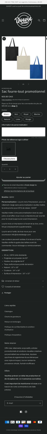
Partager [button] (7, 293)
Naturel (7, 119)
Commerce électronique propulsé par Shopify (29, 430)
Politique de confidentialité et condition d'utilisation (20, 328)
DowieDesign (13, 430)
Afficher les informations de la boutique (19, 191)
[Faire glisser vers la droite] (28, 84)
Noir (16, 114)
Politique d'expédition (13, 335)
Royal (26, 114)
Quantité (5, 164)
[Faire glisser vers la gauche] (18, 84)
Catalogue (9, 311)
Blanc (6, 114)
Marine (37, 114)
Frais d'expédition (7, 99)
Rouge (28, 119)
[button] (2, 20)
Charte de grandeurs (13, 317)
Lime (18, 119)
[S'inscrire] (39, 403)
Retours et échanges (13, 322)
